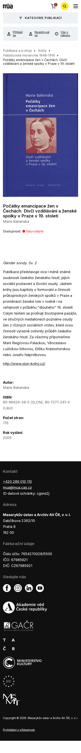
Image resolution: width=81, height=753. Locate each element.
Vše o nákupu (65, 34)
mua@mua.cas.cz (17, 487)
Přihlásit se (18, 34)
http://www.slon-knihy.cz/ (24, 364)
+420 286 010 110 (17, 481)
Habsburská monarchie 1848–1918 (29, 55)
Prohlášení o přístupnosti (19, 729)
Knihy (42, 51)
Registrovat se (42, 34)
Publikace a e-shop (17, 51)
